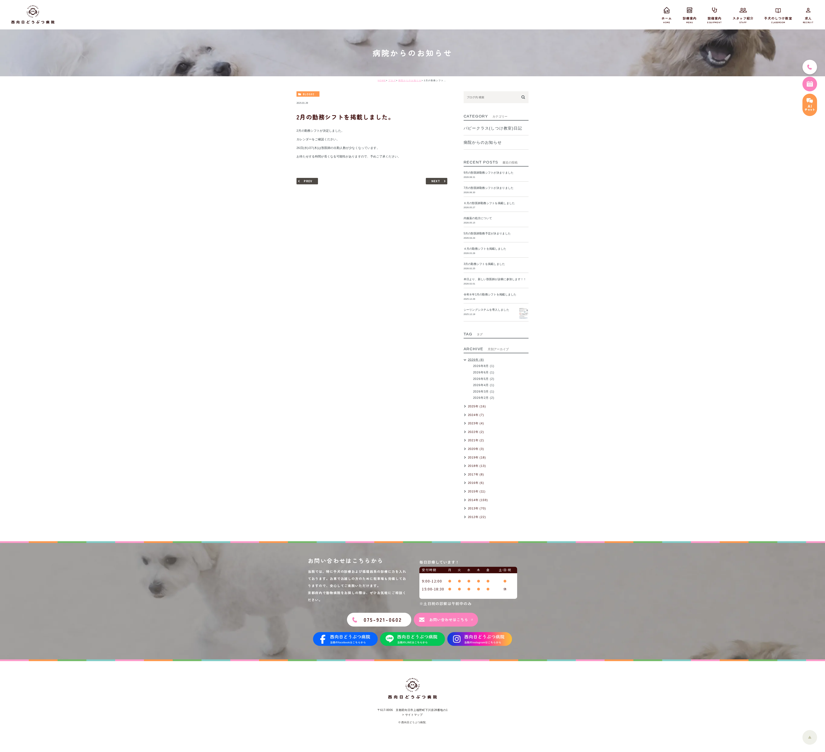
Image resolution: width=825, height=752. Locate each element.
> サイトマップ (412, 714)
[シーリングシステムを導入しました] (523, 313)
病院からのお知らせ (410, 80)
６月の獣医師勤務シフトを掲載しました (489, 203)
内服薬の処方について (478, 218)
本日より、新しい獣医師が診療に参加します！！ (495, 279)
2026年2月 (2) (483, 397)
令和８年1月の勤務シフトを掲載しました (490, 294)
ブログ (392, 80)
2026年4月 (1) (483, 385)
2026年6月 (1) (483, 372)
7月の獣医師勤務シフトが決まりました (489, 188)
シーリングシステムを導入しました (486, 309)
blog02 (309, 94)
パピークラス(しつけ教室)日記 (493, 128)
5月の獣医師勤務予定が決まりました (487, 233)
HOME (382, 80)
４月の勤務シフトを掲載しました (485, 248)
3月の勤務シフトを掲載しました (484, 264)
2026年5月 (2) (483, 379)
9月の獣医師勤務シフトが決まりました (489, 172)
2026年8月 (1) (483, 366)
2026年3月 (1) (483, 391)
